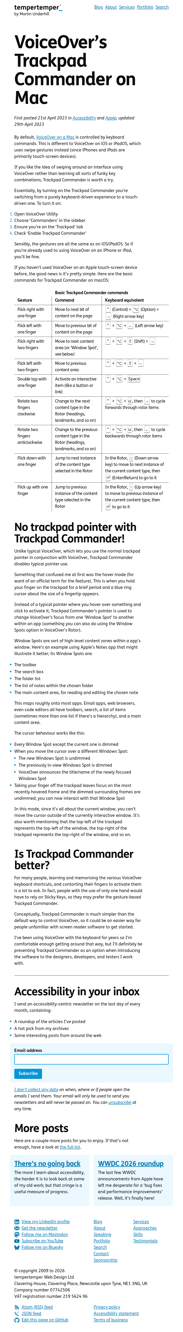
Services (127, 7)
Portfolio (145, 7)
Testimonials (145, 1241)
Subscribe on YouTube (42, 1241)
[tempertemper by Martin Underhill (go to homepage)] (38, 10)
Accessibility (84, 118)
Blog (98, 7)
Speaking (102, 1235)
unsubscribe (119, 1103)
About (111, 7)
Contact (101, 1254)
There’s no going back (47, 1164)
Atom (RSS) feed (37, 1307)
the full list (70, 1147)
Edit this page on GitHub (45, 1320)
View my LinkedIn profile (46, 1222)
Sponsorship (105, 1260)
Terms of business (111, 1320)
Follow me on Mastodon (45, 1235)
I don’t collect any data (36, 1090)
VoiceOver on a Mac (55, 137)
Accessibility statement (116, 1314)
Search (162, 7)
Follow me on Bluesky (42, 1248)
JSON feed (31, 1314)
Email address (28, 1051)
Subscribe (28, 1074)
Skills (138, 1235)
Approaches (145, 1228)
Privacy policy (107, 1307)
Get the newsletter (40, 1228)
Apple (110, 118)
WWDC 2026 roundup (131, 1164)
